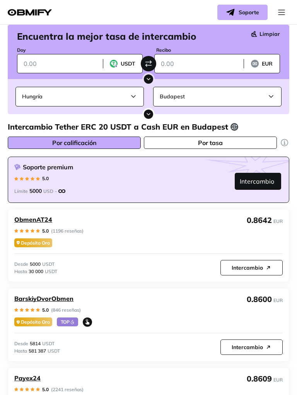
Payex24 (27, 378)
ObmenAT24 (33, 219)
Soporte (249, 12)
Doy (21, 50)
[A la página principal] (30, 12)
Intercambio (257, 181)
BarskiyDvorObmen (43, 298)
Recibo (163, 50)
